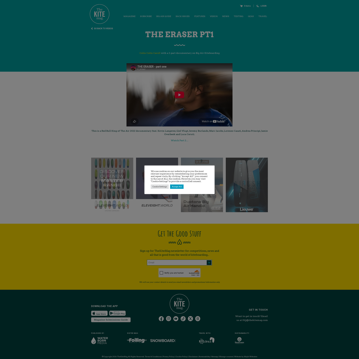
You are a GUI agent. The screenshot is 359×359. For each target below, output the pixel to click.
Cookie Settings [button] (159, 187)
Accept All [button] (177, 187)
